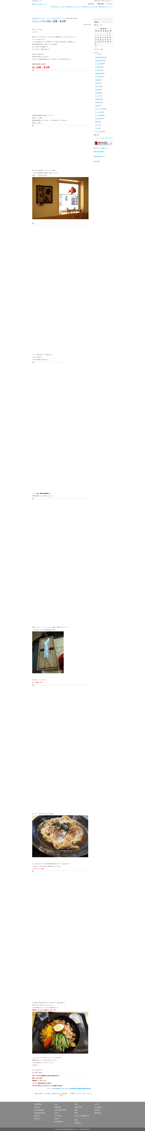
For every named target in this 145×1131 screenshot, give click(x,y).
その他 (96, 128)
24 (95, 41)
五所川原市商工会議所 (39, 1112)
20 (103, 39)
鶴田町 (76, 1112)
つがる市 (56, 1112)
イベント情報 (98, 115)
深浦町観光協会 (78, 1107)
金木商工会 (37, 1115)
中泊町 (55, 1104)
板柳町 (96, 105)
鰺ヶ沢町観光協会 (58, 1121)
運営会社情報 (100, 4)
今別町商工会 (77, 1122)
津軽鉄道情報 (98, 73)
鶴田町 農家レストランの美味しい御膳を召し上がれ (48, 1093)
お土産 (96, 83)
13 (103, 37)
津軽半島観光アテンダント (40, 13)
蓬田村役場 (97, 1109)
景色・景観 (98, 76)
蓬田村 (96, 121)
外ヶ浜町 (96, 1104)
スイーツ (97, 96)
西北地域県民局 (38, 1104)
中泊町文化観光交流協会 (60, 1109)
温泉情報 (97, 80)
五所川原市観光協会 (39, 1109)
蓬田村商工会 (97, 1112)
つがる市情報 (98, 63)
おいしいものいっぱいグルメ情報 (89, 13)
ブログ (62, 1088)
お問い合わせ (91, 4)
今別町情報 (98, 102)
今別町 (76, 1120)
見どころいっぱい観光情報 (72, 13)
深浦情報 (97, 92)
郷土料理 (89, 1088)
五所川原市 (37, 1107)
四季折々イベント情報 (56, 13)
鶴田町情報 (98, 99)
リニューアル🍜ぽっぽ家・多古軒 (103, 138)
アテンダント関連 (99, 109)
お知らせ (97, 86)
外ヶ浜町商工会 (98, 1107)
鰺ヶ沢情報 (98, 70)
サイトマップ (109, 4)
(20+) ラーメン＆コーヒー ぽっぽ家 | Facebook (50, 1085)
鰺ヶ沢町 (56, 1118)
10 (95, 37)
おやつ (96, 125)
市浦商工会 (37, 1118)
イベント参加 (98, 112)
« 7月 (95, 46)
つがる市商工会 (58, 1115)
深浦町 (76, 1104)
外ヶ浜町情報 (98, 118)
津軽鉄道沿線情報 (81, 1088)
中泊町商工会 (57, 1107)
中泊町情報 (98, 67)
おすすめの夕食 (56, 1088)
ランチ (66, 1088)
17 (95, 39)
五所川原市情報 (73, 1088)
